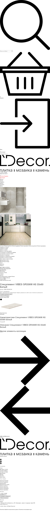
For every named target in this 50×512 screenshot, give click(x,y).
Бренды (1, 474)
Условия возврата (4, 470)
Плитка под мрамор (41, 246)
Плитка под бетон (8, 246)
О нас (1, 262)
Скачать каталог (3, 456)
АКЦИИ (3, 177)
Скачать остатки (3, 272)
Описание (2, 314)
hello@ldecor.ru (3, 494)
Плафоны (2, 182)
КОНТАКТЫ (2, 271)
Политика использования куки (25, 509)
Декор (1, 185)
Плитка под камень (24, 246)
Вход (1, 149)
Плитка (1, 180)
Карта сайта (2, 477)
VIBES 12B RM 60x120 (5, 436)
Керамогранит (18, 213)
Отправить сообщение (5, 496)
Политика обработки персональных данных (9, 509)
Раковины (2, 184)
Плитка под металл (33, 246)
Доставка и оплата (4, 469)
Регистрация (2, 152)
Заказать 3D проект (5, 295)
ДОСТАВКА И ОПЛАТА (5, 267)
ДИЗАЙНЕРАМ (3, 270)
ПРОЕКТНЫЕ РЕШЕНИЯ (5, 268)
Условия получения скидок (6, 294)
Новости (2, 265)
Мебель (1, 183)
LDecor (1, 501)
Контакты (2, 475)
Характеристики (3, 313)
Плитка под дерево (16, 246)
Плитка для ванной (25, 213)
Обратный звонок (4, 497)
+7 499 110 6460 (3, 172)
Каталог (1, 179)
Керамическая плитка (10, 213)
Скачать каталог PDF (4, 297)
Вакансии (2, 264)
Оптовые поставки (4, 471)
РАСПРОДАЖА (5, 176)
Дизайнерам (2, 473)
